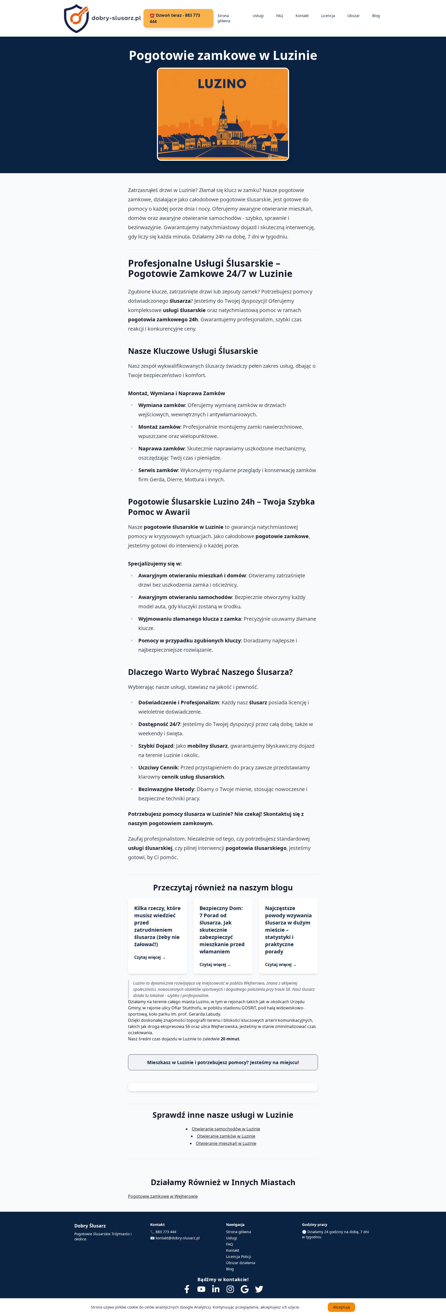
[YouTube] (201, 1289)
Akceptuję (341, 1307)
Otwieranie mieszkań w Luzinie (226, 1143)
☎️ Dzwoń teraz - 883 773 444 (175, 18)
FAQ (279, 15)
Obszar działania (240, 1262)
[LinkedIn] (216, 1289)
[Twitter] (259, 1289)
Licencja (328, 15)
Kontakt (302, 15)
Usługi (258, 15)
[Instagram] (230, 1289)
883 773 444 (166, 1231)
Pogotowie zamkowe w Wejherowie (163, 1196)
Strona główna (224, 18)
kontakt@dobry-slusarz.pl (178, 1237)
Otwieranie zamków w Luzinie (226, 1136)
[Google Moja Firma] (245, 1289)
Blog (376, 15)
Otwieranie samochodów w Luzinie (226, 1129)
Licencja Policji (238, 1256)
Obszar (353, 15)
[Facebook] (187, 1289)
